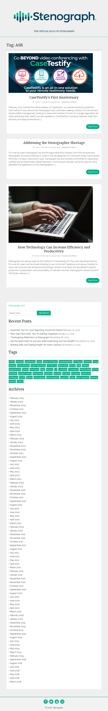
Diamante (63, 365)
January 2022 (16, 530)
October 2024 (17, 409)
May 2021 (14, 560)
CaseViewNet (65, 361)
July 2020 (14, 597)
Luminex (63, 369)
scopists (76, 373)
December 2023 (18, 446)
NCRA (95, 369)
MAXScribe (85, 369)
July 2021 (14, 552)
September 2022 (18, 501)
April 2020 (15, 608)
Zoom (20, 381)
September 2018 (18, 659)
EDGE (72, 365)
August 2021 (16, 549)
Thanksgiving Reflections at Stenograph (29, 337)
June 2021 (14, 556)
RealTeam (38, 373)
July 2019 (14, 641)
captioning (30, 361)
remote (57, 373)
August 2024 (16, 416)
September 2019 (18, 634)
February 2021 (17, 571)
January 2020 (16, 619)
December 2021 (17, 534)
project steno (24, 373)
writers (12, 381)
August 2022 (16, 505)
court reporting (38, 365)
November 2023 (18, 449)
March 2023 (15, 479)
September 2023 (18, 457)
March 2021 (15, 567)
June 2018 (15, 670)
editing (85, 365)
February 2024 (17, 438)
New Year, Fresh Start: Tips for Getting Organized (34, 334)
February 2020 (17, 615)
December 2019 (17, 622)
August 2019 (16, 637)
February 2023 (17, 482)
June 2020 (15, 600)
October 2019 (16, 630)
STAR (22, 377)
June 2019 (15, 645)
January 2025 (16, 401)
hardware (34, 369)
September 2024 (18, 413)
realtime (48, 373)
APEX (11, 361)
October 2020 (17, 586)
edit (79, 365)
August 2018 (16, 663)
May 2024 (15, 427)
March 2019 (15, 652)
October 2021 (16, 541)
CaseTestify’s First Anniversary (54, 97)
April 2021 (14, 564)
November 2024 (18, 405)
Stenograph (58, 708)
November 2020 (18, 582)
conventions (23, 365)
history (49, 369)
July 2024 (14, 420)
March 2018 (15, 681)
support (64, 377)
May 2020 (15, 604)
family (25, 369)
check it (87, 361)
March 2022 (15, 523)
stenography (53, 377)
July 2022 (14, 508)
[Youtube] (57, 702)
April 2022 (15, 519)
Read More (92, 127)
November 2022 (18, 493)
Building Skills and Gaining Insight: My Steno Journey (35, 345)
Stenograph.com (17, 305)
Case (39, 361)
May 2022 (14, 516)
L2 (56, 369)
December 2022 (18, 490)
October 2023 (16, 453)
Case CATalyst (50, 361)
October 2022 (16, 497)
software (13, 377)
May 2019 (14, 648)
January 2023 (16, 486)
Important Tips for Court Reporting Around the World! (36, 330)
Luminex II (73, 369)
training (94, 377)
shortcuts (85, 373)
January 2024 (16, 442)
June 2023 (15, 468)
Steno (29, 377)
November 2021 (17, 538)
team (72, 377)
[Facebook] (45, 702)
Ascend (19, 361)
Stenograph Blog (54, 102)
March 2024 (15, 435)
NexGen (13, 373)
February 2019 (17, 656)
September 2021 (18, 545)
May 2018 (14, 674)
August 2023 (16, 460)
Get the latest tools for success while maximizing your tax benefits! (42, 341)
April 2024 (15, 431)
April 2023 (15, 475)
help (43, 369)
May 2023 (14, 471)
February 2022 (17, 527)
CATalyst (78, 361)
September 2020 (18, 589)
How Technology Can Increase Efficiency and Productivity (54, 249)
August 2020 (16, 593)
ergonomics (15, 369)
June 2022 (15, 512)
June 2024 (15, 423)
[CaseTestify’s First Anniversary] (51, 73)
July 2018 (14, 667)
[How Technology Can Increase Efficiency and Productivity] (51, 214)
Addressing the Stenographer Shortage (54, 143)
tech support (83, 377)
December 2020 (18, 578)
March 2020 (15, 611)
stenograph (39, 377)
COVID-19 (52, 365)
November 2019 (18, 626)
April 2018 (14, 678)
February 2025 (17, 398)
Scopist (66, 373)
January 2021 (16, 575)
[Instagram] (62, 702)
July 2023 (14, 464)
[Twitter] (51, 702)
